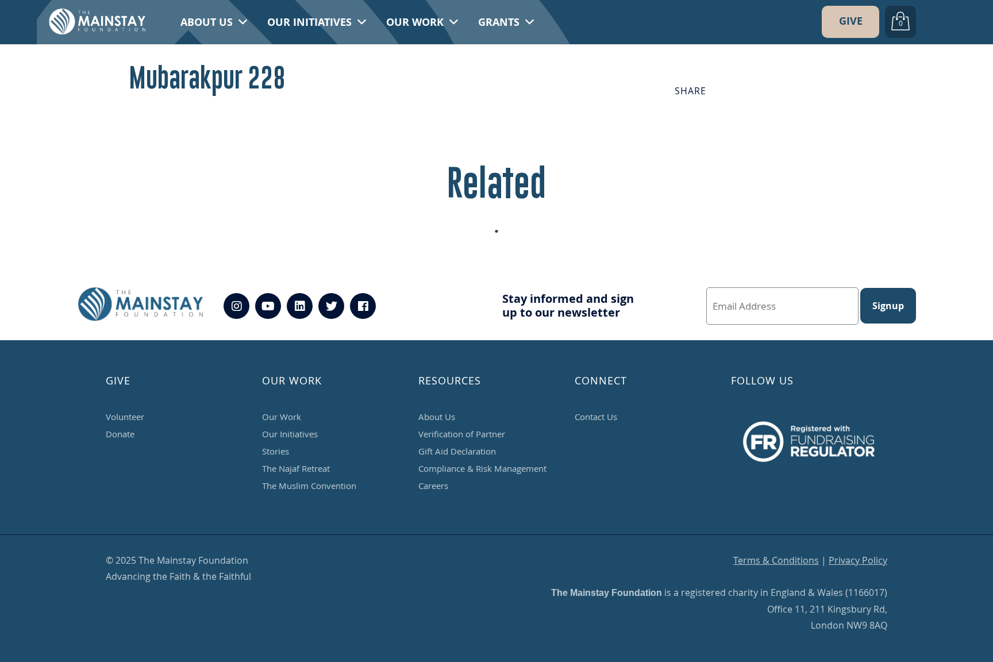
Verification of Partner (461, 434)
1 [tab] (502, 234)
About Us (208, 22)
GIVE (851, 21)
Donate (120, 434)
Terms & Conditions (776, 560)
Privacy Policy (858, 560)
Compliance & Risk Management (482, 468)
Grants (500, 22)
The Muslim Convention (309, 485)
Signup (888, 305)
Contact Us (596, 416)
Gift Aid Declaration (457, 451)
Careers (433, 485)
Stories (275, 451)
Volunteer (125, 416)
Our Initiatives (311, 22)
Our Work (416, 22)
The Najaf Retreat (296, 468)
